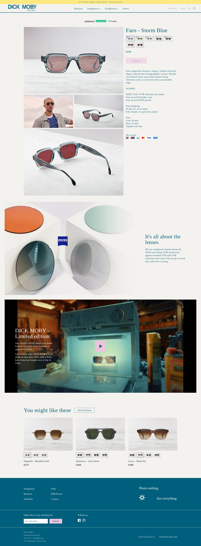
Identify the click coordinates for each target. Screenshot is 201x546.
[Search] (187, 8)
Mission (28, 494)
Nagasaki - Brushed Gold (36, 461)
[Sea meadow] (140, 45)
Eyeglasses (29, 488)
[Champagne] (149, 38)
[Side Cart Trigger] (194, 8)
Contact (55, 499)
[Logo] (22, 8)
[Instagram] (83, 520)
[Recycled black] (168, 38)
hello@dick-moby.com (168, 537)
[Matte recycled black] (130, 45)
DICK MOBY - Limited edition (32, 333)
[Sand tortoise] (158, 38)
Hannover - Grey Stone (87, 461)
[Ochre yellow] (140, 38)
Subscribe (56, 521)
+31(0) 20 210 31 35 (146, 537)
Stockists (28, 499)
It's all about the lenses (163, 239)
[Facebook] (79, 520)
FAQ (53, 488)
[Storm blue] (130, 38)
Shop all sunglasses (84, 410)
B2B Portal (56, 494)
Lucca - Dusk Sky (137, 461)
